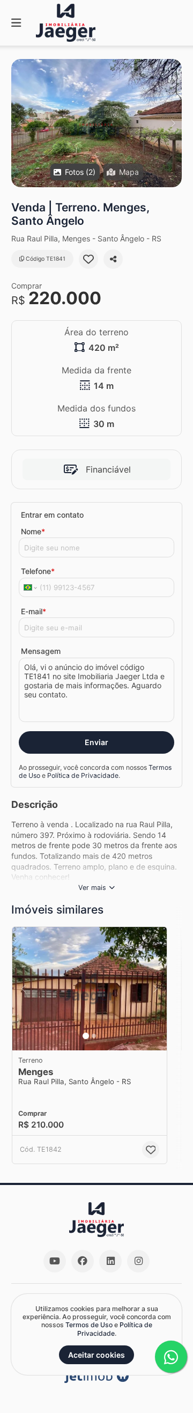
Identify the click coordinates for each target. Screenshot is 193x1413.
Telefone (38, 571)
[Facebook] (82, 1261)
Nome (33, 531)
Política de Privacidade (82, 775)
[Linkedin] (110, 1261)
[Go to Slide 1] (86, 1036)
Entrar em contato (52, 514)
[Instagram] (138, 1261)
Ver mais (92, 888)
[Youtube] (54, 1261)
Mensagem (41, 651)
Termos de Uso (89, 1325)
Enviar (96, 742)
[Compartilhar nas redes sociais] (113, 259)
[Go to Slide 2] (94, 1036)
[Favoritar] (88, 259)
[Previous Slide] (20, 123)
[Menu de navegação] (16, 23)
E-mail (33, 611)
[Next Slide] (173, 123)
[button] (96, 123)
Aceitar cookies (96, 1354)
